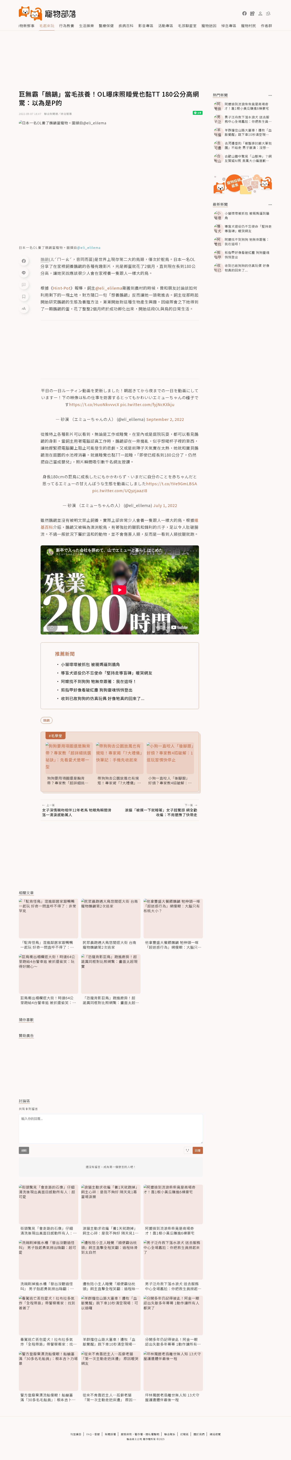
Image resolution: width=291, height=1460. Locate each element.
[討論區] (24, 284)
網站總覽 (215, 1434)
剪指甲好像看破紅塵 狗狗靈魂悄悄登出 (97, 689)
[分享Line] (24, 273)
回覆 (198, 1150)
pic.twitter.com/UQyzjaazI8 (119, 490)
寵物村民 (248, 25)
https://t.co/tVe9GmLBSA (171, 483)
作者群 (266, 25)
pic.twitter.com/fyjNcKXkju (147, 404)
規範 (24, 1150)
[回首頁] (47, 13)
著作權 (139, 1434)
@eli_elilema (108, 288)
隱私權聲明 (152, 1434)
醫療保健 (106, 25)
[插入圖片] (187, 1150)
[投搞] (252, 13)
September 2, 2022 (165, 419)
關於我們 (199, 1434)
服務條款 (126, 1434)
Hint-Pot (61, 288)
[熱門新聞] (270, 95)
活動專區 (165, 25)
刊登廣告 (76, 1434)
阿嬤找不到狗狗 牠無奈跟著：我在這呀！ (99, 681)
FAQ (89, 1434)
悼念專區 (228, 25)
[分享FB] (24, 261)
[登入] (260, 13)
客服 (97, 1434)
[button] (244, 13)
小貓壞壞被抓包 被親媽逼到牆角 (90, 664)
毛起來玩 (46, 25)
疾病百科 (126, 25)
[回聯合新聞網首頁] (30, 13)
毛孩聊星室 (187, 25)
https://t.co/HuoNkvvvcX (94, 404)
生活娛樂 (86, 25)
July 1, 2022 (165, 505)
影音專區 (145, 25)
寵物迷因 (209, 25)
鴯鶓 (46, 720)
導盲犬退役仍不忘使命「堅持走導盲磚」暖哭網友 (106, 672)
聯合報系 (169, 1434)
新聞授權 (110, 1434)
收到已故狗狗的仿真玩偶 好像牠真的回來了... (103, 698)
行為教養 (66, 25)
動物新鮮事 (25, 25)
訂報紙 (184, 1434)
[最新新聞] (270, 204)
